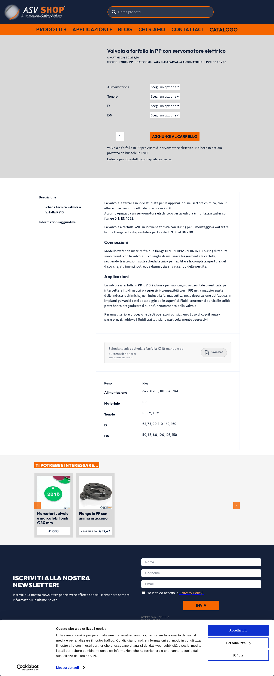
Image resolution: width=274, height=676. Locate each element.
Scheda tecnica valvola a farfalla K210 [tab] (63, 209)
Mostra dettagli (67, 667)
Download (217, 352)
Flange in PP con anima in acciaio (93, 516)
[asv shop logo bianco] (34, 6)
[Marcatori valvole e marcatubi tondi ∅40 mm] (53, 478)
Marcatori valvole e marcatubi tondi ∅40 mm (52, 518)
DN (109, 115)
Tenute (112, 96)
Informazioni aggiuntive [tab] (57, 222)
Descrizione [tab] (47, 197)
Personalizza (236, 643)
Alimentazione (118, 87)
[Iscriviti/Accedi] (258, 12)
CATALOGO (224, 29)
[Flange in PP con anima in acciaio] (95, 478)
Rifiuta (238, 655)
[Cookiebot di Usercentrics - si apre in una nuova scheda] (27, 667)
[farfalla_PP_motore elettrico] (67, 112)
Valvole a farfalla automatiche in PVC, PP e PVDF (189, 62)
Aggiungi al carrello (174, 136)
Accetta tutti (238, 630)
